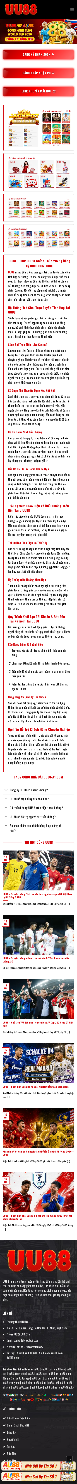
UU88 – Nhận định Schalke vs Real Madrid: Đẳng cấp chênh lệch (36, 1086)
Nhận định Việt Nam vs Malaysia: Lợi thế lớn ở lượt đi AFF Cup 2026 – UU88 (38, 1153)
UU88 (11, 272)
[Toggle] (6, 790)
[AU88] (38, 1466)
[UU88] (20, 9)
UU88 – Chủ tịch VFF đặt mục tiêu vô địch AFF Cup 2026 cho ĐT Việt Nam (38, 1024)
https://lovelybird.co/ (30, 1347)
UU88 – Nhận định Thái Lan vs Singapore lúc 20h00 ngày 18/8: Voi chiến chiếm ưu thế (37, 1217)
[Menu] (72, 9)
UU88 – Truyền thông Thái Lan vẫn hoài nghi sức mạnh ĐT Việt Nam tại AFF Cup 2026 (37, 896)
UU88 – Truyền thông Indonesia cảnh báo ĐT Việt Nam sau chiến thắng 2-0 (36, 960)
